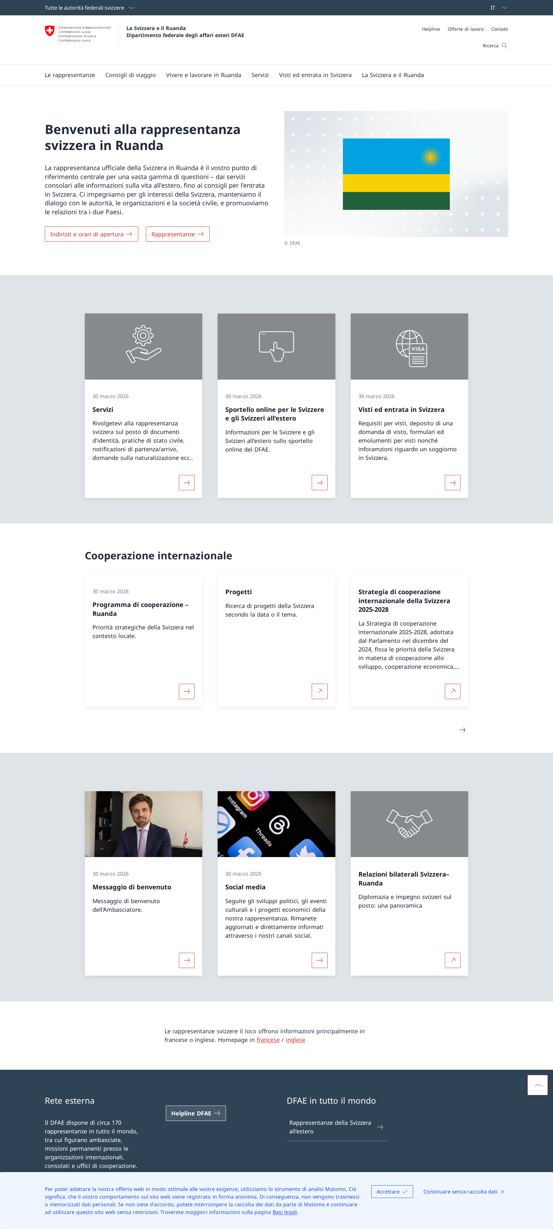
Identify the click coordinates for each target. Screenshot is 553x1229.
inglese (295, 1040)
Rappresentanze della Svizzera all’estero (330, 1127)
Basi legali (285, 1212)
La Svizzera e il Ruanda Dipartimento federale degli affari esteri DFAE (185, 32)
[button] (70, 75)
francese (268, 1040)
